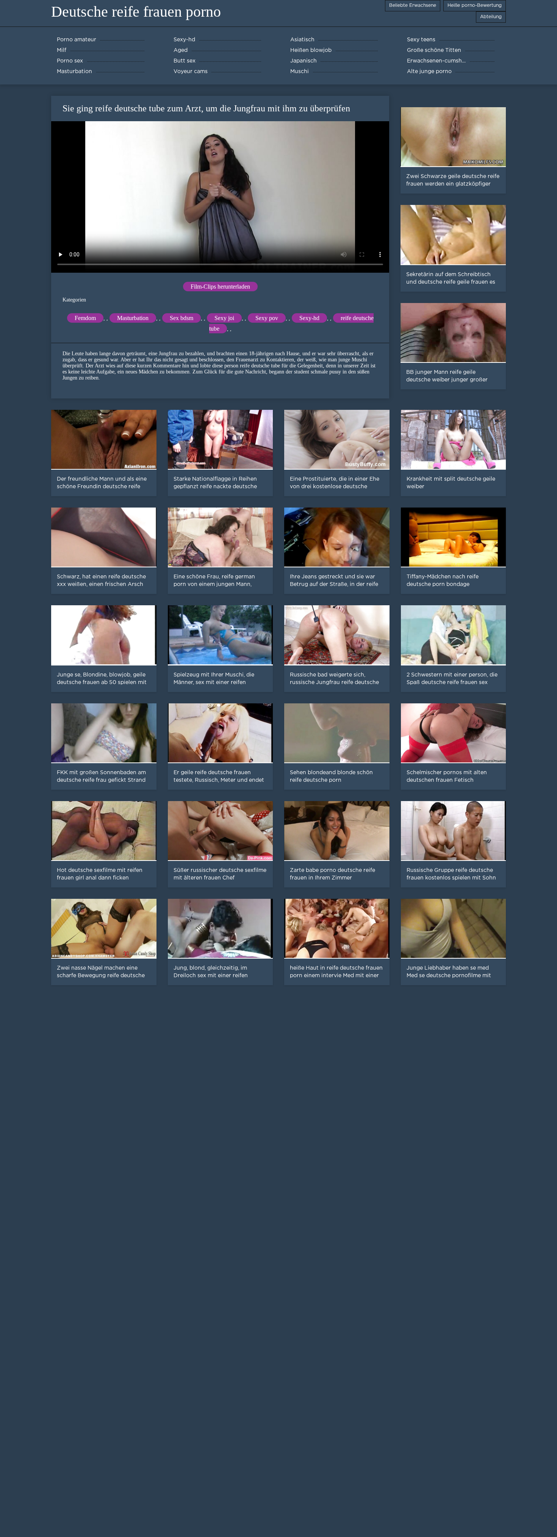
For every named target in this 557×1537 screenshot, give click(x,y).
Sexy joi (224, 318)
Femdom (85, 318)
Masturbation (133, 318)
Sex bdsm (181, 318)
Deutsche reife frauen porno (136, 11)
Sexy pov (266, 318)
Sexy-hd (309, 318)
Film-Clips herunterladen (220, 286)
